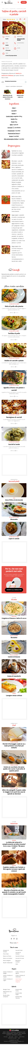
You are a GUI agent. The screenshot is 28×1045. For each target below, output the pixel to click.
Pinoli (12, 122)
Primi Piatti (6, 954)
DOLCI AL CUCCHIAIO (14, 635)
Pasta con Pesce (7, 956)
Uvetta (13, 119)
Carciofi (13, 111)
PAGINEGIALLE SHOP (21, 1032)
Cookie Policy (21, 1036)
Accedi (23, 2)
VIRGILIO (8, 1032)
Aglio (11, 124)
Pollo (13, 108)
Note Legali (11, 1036)
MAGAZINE (14, 840)
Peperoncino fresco (13, 133)
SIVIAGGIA (24, 1033)
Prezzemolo (11, 130)
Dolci (17, 964)
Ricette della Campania (6, 996)
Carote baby (9, 116)
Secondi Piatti (19, 950)
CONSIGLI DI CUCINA (14, 742)
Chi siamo (5, 1036)
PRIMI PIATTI (14, 616)
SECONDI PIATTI (12, 8)
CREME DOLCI (14, 674)
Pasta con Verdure (7, 958)
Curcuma (10, 127)
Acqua (11, 136)
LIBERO (4, 1032)
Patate (13, 113)
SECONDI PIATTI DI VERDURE (14, 358)
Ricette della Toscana (19, 997)
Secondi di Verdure (18, 953)
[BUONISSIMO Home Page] (9, 2)
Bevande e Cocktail (18, 961)
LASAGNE (14, 693)
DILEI (20, 1033)
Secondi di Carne (20, 958)
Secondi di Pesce (20, 956)
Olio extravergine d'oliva (11, 139)
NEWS (14, 888)
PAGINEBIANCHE (9, 1033)
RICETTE (7, 8)
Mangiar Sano (6, 989)
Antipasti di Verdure (6, 951)
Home (3, 8)
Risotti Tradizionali (7, 962)
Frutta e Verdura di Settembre (20, 976)
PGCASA (4, 1033)
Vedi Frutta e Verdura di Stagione (19, 980)
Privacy (16, 1036)
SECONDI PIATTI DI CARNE (21, 8)
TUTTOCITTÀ (15, 1033)
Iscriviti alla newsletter (14, 589)
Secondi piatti (14, 480)
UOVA (14, 498)
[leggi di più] (25, 82)
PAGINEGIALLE (13, 1032)
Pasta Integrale (7, 960)
